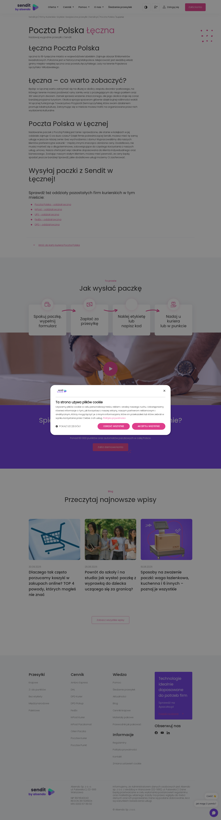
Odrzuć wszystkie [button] (113, 426)
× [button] (164, 391)
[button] (68, 426)
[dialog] (110, 410)
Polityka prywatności (114, 418)
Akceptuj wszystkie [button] (149, 426)
